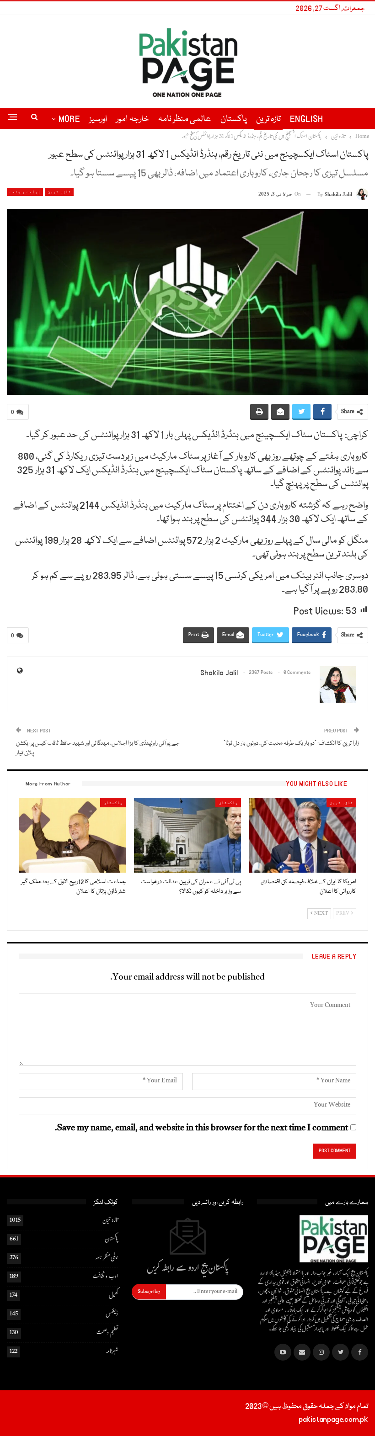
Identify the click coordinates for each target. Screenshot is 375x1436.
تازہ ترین (268, 119)
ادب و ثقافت (105, 1277)
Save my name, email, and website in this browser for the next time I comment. (201, 1129)
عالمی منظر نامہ (184, 119)
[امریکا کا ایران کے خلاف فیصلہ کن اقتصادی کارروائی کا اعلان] (302, 835)
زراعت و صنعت (25, 191)
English (306, 119)
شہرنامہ (112, 1352)
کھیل (113, 1296)
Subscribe (149, 1291)
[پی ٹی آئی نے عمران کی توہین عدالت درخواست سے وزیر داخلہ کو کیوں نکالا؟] (187, 835)
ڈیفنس (112, 1314)
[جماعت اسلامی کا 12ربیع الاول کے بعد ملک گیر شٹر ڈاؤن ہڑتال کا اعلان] (72, 835)
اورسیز (98, 119)
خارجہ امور (132, 119)
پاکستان (233, 119)
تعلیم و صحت (107, 1333)
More (69, 119)
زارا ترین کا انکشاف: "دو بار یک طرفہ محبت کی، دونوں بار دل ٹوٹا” (291, 743)
